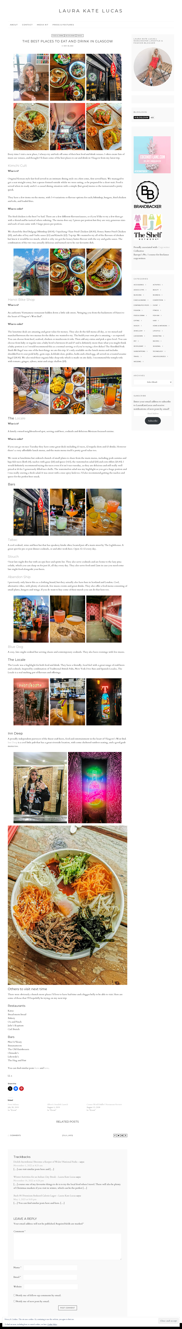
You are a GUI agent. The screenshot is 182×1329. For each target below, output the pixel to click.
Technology (158, 351)
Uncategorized (159, 356)
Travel (80, 36)
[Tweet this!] (118, 1136)
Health (136, 326)
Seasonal (157, 346)
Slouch (13, 557)
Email (17, 1277)
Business (156, 295)
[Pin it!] (122, 1136)
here (37, 1068)
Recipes (156, 341)
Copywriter (164, 247)
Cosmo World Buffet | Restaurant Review (104, 1104)
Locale (20, 418)
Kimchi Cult (17, 166)
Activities (156, 285)
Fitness (156, 310)
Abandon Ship (19, 577)
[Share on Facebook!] (115, 1136)
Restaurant (70, 36)
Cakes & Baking (140, 300)
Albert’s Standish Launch (57, 1104)
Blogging (138, 295)
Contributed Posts (141, 305)
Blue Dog (15, 647)
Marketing (157, 336)
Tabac (12, 540)
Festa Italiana (13, 1104)
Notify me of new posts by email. (32, 1301)
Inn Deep (12, 742)
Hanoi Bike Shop (21, 300)
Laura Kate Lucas (91, 11)
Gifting (136, 321)
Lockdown (138, 336)
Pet (135, 341)
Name (17, 1267)
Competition (158, 300)
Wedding (137, 361)
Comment (19, 1231)
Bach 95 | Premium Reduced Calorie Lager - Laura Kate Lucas (45, 1195)
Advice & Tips (139, 290)
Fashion (137, 310)
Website (18, 1286)
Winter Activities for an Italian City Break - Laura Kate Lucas (45, 1176)
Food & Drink (57, 36)
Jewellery (138, 331)
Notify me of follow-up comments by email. (38, 1295)
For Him (156, 315)
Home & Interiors (160, 326)
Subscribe (153, 420)
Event (155, 305)
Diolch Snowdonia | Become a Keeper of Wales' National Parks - (46, 1161)
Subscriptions (139, 351)
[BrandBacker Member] (148, 208)
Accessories (139, 285)
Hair (154, 321)
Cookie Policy (52, 1324)
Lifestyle (156, 331)
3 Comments (15, 1135)
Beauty (156, 290)
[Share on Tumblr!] (125, 1136)
